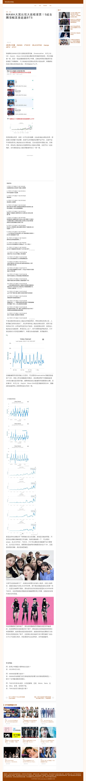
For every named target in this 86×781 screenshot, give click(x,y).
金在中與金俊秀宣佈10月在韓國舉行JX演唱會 (75, 28)
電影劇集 (45, 5)
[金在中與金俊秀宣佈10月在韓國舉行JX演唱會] (64, 29)
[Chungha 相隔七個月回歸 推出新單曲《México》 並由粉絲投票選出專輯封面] (64, 15)
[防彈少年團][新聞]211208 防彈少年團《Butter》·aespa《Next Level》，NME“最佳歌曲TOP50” (29, 741)
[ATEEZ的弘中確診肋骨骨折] (64, 35)
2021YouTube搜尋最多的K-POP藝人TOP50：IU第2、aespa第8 (48, 741)
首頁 (7, 11)
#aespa (46, 45)
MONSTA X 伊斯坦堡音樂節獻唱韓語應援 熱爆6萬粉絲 (75, 21)
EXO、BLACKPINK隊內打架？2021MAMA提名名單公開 (12, 721)
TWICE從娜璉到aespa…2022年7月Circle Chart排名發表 (29, 761)
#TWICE (27, 45)
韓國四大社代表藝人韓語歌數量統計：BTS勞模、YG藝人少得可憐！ (12, 741)
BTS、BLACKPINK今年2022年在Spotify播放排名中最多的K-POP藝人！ (48, 721)
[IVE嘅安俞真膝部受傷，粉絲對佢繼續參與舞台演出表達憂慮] (64, 42)
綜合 (35, 5)
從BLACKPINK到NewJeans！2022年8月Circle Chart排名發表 (11, 761)
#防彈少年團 (10, 45)
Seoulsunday (9, 2)
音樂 (40, 5)
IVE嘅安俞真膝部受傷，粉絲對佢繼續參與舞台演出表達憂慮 (75, 41)
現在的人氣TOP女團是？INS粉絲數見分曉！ (48, 761)
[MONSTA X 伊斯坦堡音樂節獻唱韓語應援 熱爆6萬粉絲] (64, 22)
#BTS (8, 47)
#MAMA (19, 45)
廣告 (50, 5)
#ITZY (14, 47)
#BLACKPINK (37, 45)
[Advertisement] (30, 29)
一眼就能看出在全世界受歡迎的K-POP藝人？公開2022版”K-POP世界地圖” (30, 721)
